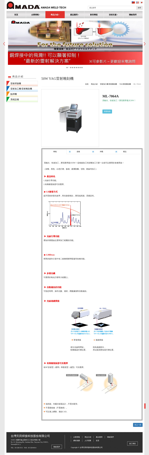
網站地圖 (76, 440)
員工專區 (132, 443)
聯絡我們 (133, 15)
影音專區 (94, 15)
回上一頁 (138, 425)
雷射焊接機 (15, 83)
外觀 (101, 151)
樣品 (124, 151)
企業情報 (76, 437)
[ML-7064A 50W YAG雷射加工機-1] (70, 118)
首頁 (16, 15)
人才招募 (88, 440)
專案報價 (107, 111)
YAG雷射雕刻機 (125, 84)
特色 (55, 151)
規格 (78, 151)
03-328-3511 (19, 448)
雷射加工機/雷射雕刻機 (21, 89)
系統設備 (14, 99)
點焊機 (13, 94)
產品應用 (99, 437)
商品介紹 (94, 84)
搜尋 (139, 8)
